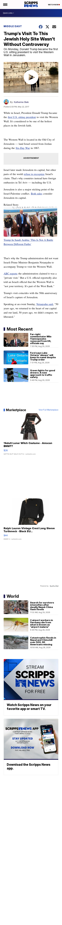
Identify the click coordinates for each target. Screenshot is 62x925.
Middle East (13, 26)
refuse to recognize (34, 174)
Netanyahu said (44, 304)
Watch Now (53, 5)
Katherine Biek (21, 102)
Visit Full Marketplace (48, 410)
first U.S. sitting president (22, 117)
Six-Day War (23, 148)
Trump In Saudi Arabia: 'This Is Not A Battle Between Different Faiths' (28, 242)
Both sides (36, 193)
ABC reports (10, 273)
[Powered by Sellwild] (54, 586)
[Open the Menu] (5, 4)
